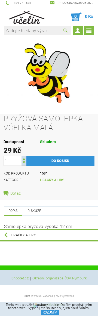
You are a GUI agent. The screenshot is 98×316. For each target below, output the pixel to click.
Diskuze (34, 211)
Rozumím (50, 312)
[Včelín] (25, 17)
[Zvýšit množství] (24, 158)
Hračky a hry (52, 180)
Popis (13, 211)
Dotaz (15, 193)
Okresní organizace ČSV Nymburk (59, 278)
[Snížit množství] (24, 163)
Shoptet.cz (20, 278)
